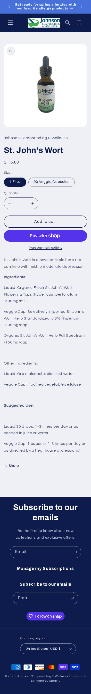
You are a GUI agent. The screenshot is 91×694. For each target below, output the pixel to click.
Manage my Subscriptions (45, 568)
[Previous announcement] (9, 6)
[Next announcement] (81, 6)
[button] (10, 22)
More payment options (45, 247)
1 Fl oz (15, 182)
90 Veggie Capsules (51, 182)
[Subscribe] (75, 552)
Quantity (11, 193)
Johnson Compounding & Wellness (42, 676)
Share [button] (14, 466)
